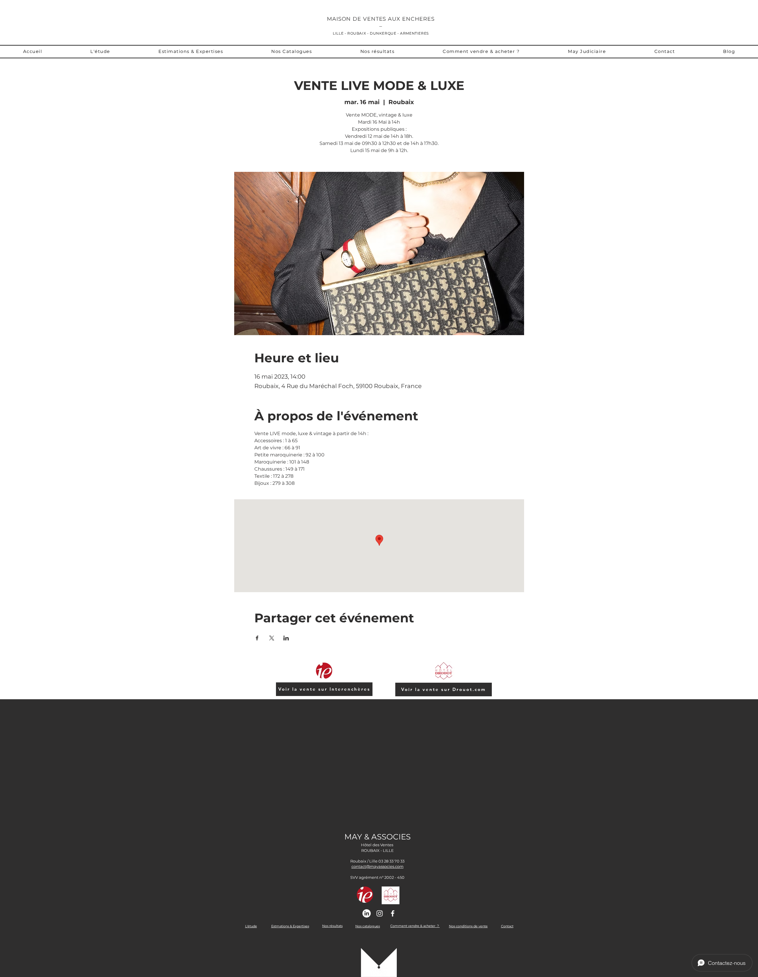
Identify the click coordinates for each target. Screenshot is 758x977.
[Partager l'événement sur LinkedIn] (286, 638)
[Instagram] (379, 913)
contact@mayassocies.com (377, 866)
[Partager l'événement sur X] (271, 638)
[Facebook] (392, 913)
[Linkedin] (366, 913)
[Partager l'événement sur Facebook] (257, 638)
